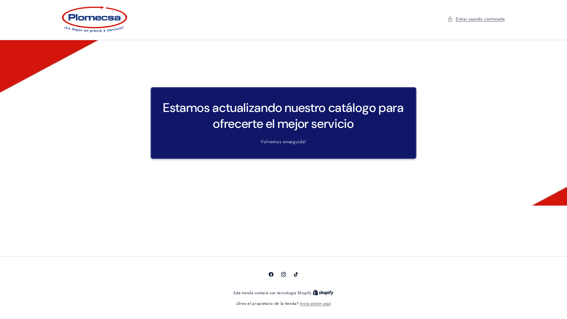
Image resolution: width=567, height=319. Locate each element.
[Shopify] (323, 293)
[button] (476, 19)
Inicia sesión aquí (315, 303)
